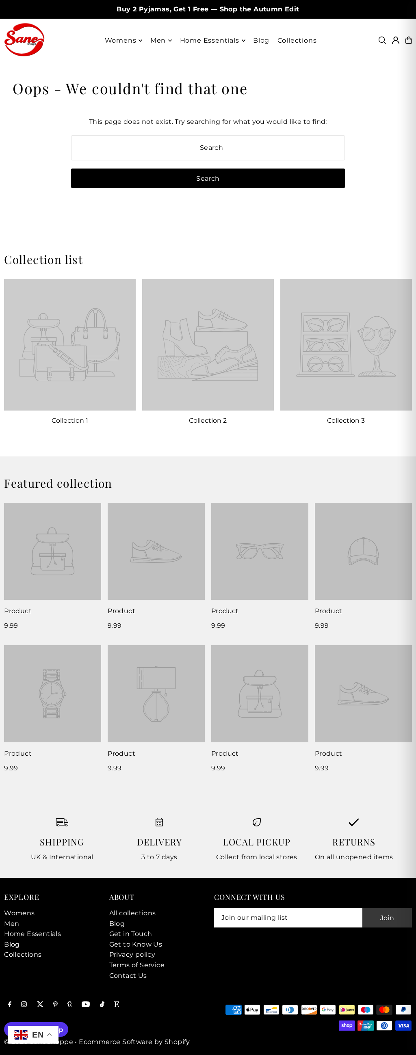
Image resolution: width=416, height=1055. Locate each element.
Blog (12, 944)
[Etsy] (116, 1004)
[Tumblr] (69, 1004)
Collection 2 (208, 420)
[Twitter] (40, 1004)
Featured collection (58, 483)
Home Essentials (32, 934)
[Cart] (408, 40)
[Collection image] (70, 345)
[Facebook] (9, 1004)
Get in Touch (130, 934)
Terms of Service (137, 965)
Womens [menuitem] (120, 40)
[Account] (395, 40)
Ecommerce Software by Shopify (134, 1042)
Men (11, 923)
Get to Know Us (135, 944)
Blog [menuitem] (261, 40)
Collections (22, 954)
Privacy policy (132, 954)
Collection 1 (70, 420)
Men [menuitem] (158, 40)
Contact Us (128, 975)
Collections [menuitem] (297, 40)
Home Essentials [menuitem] (209, 40)
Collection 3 (346, 420)
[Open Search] (382, 40)
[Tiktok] (102, 1004)
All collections (132, 913)
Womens (19, 913)
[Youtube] (86, 1004)
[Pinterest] (55, 1004)
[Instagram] (24, 1004)
